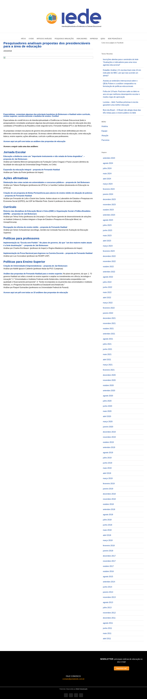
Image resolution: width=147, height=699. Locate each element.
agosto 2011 (108, 623)
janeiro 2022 (108, 313)
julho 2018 (107, 520)
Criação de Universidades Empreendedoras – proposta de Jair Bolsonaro (35, 266)
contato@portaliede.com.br (73, 679)
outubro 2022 (108, 267)
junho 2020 (107, 406)
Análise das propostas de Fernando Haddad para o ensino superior (32, 274)
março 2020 (108, 422)
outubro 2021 (108, 329)
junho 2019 (107, 463)
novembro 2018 (109, 499)
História (105, 126)
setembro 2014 (109, 582)
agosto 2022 (108, 277)
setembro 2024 (109, 158)
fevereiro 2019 (109, 484)
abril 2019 (107, 473)
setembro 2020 (109, 391)
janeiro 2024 (108, 194)
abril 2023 (107, 241)
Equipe (104, 131)
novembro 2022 (109, 261)
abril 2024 (107, 179)
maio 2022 (107, 292)
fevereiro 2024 (109, 189)
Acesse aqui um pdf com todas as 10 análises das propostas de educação (35, 292)
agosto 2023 (108, 220)
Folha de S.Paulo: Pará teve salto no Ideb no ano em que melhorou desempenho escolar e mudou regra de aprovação (121, 94)
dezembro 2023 (109, 199)
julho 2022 (107, 282)
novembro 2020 (109, 380)
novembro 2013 (109, 597)
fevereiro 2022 (109, 308)
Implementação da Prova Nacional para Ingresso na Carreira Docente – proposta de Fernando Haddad (47, 253)
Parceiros (105, 140)
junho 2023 (107, 230)
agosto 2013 (108, 602)
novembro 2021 (109, 323)
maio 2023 (107, 236)
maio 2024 (107, 174)
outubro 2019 (108, 442)
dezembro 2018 (109, 494)
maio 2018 (107, 530)
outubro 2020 (108, 385)
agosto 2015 (108, 577)
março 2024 (108, 184)
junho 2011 (107, 628)
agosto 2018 (108, 515)
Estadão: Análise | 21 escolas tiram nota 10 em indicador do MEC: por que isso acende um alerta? (122, 73)
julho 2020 (107, 401)
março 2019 (108, 478)
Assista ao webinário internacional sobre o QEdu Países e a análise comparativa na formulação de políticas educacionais (120, 83)
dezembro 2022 (109, 256)
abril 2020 (107, 416)
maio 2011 (107, 633)
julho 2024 (107, 168)
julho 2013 (107, 608)
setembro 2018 (109, 509)
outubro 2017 (108, 566)
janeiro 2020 (108, 427)
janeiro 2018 (108, 551)
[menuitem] (25, 36)
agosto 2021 (108, 339)
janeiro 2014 (108, 592)
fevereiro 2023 (109, 251)
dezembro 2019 (109, 432)
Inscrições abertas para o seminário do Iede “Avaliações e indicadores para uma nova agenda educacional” (120, 62)
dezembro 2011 (109, 618)
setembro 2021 (109, 334)
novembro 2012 (109, 613)
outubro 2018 (108, 504)
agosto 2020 (108, 396)
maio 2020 (107, 411)
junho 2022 (107, 287)
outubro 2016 (108, 571)
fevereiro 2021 (109, 370)
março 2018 (108, 540)
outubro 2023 (108, 210)
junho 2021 (107, 349)
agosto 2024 (108, 163)
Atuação (105, 136)
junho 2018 (107, 525)
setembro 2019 (109, 447)
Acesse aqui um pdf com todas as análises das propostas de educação (34, 141)
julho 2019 (107, 458)
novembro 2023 (109, 205)
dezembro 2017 (109, 556)
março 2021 (108, 365)
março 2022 (108, 303)
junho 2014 (107, 587)
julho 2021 (107, 344)
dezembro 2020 (109, 375)
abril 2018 (107, 535)
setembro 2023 (109, 215)
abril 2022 (107, 298)
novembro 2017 (109, 561)
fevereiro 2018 (109, 546)
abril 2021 (107, 360)
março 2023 (108, 246)
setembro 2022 (109, 272)
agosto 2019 (108, 453)
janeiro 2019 (108, 489)
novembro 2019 (109, 437)
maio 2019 (107, 468)
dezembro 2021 (109, 318)
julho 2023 (107, 225)
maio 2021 (107, 354)
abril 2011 (107, 639)
